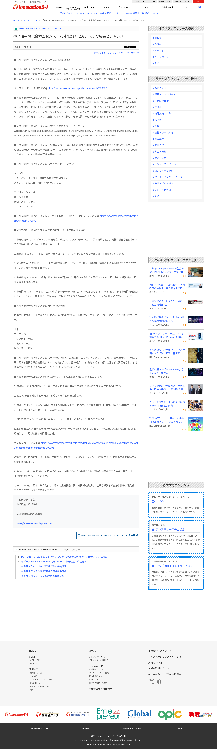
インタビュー (35, 676)
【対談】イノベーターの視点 (41, 680)
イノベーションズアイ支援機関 (164, 674)
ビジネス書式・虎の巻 (98, 683)
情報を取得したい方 (182, 1)
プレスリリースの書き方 (170, 529)
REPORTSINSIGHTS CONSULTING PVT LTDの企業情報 (109, 535)
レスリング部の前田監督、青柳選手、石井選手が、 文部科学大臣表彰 (167, 387)
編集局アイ (89, 7)
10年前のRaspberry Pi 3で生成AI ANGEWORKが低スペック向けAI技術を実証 (167, 270)
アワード (186, 7)
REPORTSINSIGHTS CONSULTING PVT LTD (41, 28)
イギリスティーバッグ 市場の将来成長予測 (43, 566)
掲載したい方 (164, 1)
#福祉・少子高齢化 (163, 132)
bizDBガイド (35, 660)
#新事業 (157, 38)
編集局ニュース (36, 673)
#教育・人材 (159, 158)
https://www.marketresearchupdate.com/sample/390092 (77, 88)
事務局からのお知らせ (133, 728)
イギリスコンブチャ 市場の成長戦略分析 (42, 576)
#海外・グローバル (163, 183)
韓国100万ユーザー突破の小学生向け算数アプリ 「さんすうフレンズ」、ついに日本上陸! (167, 420)
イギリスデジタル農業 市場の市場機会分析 (44, 571)
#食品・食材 (159, 151)
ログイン (198, 1)
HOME (59, 7)
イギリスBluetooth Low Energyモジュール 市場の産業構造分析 (54, 561)
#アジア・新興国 (162, 189)
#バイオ (157, 120)
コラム (106, 7)
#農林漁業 (158, 145)
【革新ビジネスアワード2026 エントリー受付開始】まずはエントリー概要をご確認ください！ (108, 13)
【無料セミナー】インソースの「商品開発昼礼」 (165, 303)
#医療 (156, 126)
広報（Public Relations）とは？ (174, 565)
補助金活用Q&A (95, 676)
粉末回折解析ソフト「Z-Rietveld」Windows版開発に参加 (167, 319)
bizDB (73, 7)
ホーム (16, 20)
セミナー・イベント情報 (99, 673)
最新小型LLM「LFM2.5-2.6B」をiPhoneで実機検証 (166, 371)
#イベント (158, 50)
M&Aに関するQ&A (96, 680)
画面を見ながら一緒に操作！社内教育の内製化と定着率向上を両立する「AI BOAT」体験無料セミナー (167, 286)
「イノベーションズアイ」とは (164, 656)
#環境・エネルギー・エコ (167, 94)
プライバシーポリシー (38, 728)
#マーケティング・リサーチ (126, 53)
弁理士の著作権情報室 (100, 689)
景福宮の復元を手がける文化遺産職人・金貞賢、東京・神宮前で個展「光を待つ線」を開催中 (167, 351)
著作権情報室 (167, 7)
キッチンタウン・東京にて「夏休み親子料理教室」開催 (167, 404)
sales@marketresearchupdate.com (34, 523)
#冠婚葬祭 (158, 139)
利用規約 (86, 728)
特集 (31, 690)
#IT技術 (157, 107)
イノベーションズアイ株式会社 (111, 736)
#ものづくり (159, 88)
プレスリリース (125, 7)
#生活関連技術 (161, 100)
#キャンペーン (161, 57)
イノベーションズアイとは (144, 1)
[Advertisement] (76, 606)
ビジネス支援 (146, 7)
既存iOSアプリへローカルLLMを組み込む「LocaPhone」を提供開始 (167, 335)
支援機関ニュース (96, 669)
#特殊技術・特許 (162, 113)
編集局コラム (35, 683)
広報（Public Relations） (40, 686)
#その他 (157, 63)
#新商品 (157, 44)
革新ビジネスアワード (160, 650)
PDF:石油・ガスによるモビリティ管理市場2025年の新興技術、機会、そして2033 (64, 556)
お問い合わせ (183, 728)
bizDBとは (34, 664)
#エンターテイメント (164, 164)
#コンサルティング (102, 53)
